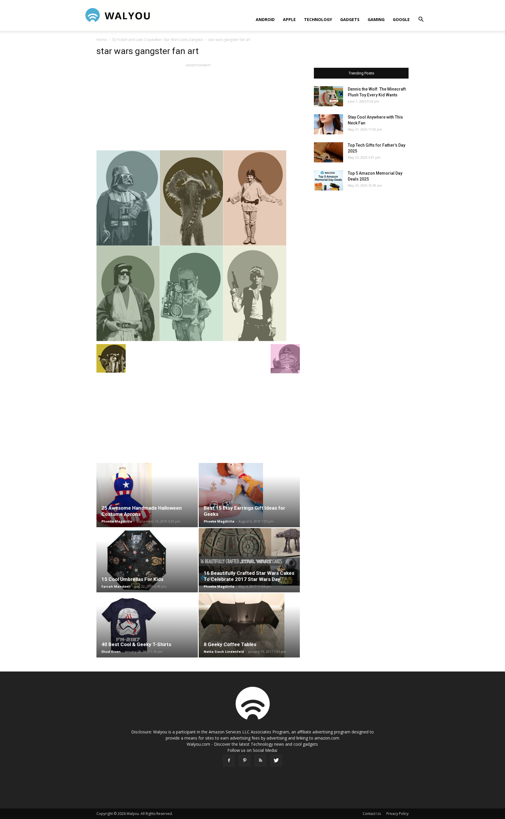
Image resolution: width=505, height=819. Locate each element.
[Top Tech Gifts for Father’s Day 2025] (328, 152)
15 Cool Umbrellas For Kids (132, 579)
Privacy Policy (397, 813)
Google (401, 19)
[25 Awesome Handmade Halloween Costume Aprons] (147, 495)
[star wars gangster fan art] (198, 245)
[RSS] (260, 760)
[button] (421, 20)
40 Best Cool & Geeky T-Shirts (136, 644)
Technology (318, 19)
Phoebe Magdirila (116, 521)
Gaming (376, 19)
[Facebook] (229, 760)
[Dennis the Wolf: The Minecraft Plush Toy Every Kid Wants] (328, 96)
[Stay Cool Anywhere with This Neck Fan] (328, 124)
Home (101, 39)
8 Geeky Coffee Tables (230, 644)
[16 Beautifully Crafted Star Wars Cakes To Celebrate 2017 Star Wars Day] (249, 557)
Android (265, 19)
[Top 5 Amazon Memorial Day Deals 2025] (328, 180)
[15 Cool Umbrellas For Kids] (147, 560)
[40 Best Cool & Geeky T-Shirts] (147, 625)
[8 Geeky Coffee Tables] (249, 625)
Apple (289, 19)
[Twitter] (276, 760)
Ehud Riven (111, 651)
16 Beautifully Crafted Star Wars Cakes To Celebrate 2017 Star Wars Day (249, 576)
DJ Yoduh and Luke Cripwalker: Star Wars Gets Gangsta (157, 39)
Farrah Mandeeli (116, 586)
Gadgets (349, 19)
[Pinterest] (244, 760)
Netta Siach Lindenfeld (224, 651)
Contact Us (372, 813)
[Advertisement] (198, 109)
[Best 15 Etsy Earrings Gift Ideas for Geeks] (249, 495)
